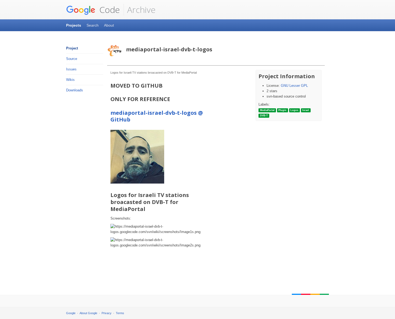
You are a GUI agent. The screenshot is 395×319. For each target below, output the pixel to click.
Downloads (74, 90)
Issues (71, 69)
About (109, 25)
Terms (120, 313)
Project (72, 48)
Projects (73, 25)
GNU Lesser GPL (294, 86)
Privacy (107, 313)
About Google (88, 313)
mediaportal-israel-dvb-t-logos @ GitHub (156, 116)
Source (71, 59)
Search (93, 25)
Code (108, 9)
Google (71, 313)
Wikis (70, 80)
